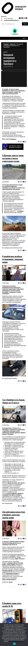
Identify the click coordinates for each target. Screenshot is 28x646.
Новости (12, 44)
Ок (14, 643)
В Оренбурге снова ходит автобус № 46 (12, 595)
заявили (12, 551)
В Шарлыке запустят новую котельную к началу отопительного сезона (13, 158)
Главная (6, 44)
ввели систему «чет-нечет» (16, 478)
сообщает (20, 211)
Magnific (11, 577)
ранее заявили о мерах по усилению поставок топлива (13, 489)
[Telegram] (21, 141)
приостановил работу (9, 574)
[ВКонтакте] (18, 141)
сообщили (12, 292)
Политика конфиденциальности (16, 641)
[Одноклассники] (20, 141)
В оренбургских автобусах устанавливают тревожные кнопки (12, 259)
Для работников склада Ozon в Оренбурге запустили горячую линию (13, 509)
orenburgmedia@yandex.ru (11, 20)
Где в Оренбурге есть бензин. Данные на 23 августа (13, 396)
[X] (23, 141)
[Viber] (25, 141)
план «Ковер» (11, 559)
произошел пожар (12, 568)
